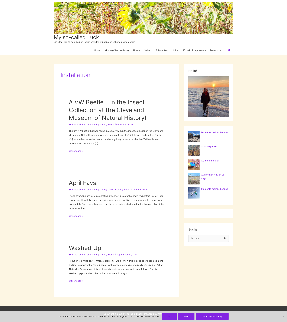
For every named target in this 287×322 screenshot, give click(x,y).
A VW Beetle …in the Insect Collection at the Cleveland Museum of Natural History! (107, 110)
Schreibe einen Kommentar (83, 124)
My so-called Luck (76, 37)
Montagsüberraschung (117, 50)
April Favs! (83, 182)
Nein (186, 316)
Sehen (147, 50)
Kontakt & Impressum (194, 50)
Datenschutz (216, 50)
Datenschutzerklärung (212, 316)
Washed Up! (86, 247)
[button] (229, 50)
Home (97, 50)
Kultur (175, 50)
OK (169, 316)
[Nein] (283, 316)
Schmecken (162, 50)
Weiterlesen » (76, 151)
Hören (136, 50)
